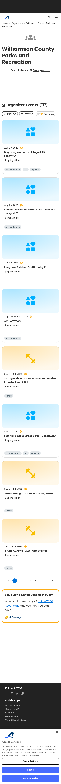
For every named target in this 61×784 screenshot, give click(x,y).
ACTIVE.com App (13, 705)
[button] (26, 113)
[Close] (57, 732)
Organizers (17, 23)
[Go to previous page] (8, 580)
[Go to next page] (52, 580)
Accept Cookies (30, 778)
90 (46, 580)
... (40, 580)
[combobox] (10, 113)
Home (5, 23)
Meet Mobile (11, 716)
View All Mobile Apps (15, 720)
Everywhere (41, 70)
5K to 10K (9, 712)
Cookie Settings (30, 761)
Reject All (30, 770)
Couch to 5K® (12, 708)
